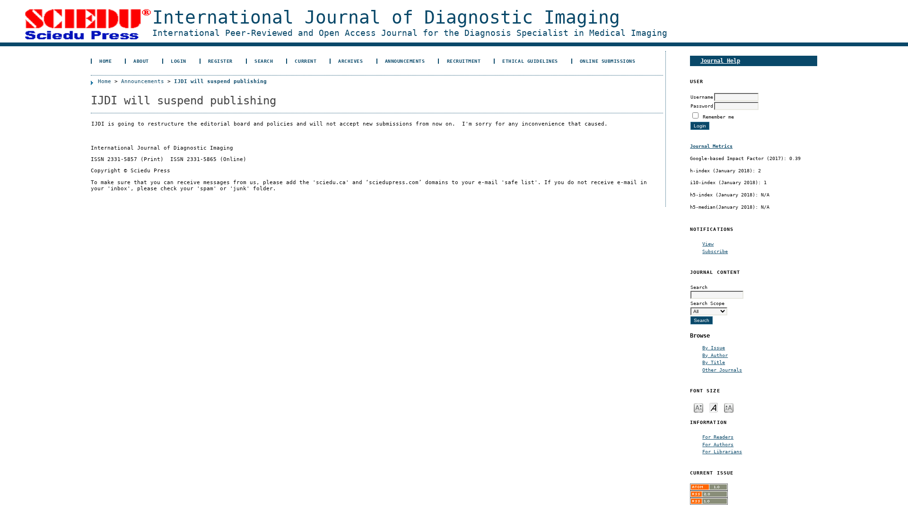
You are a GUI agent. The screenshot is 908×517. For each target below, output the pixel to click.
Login (178, 61)
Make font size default (713, 407)
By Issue (713, 347)
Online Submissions (607, 61)
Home (105, 61)
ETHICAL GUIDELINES (530, 61)
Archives (350, 61)
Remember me (718, 116)
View (708, 243)
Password (701, 106)
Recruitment (464, 61)
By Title (713, 362)
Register (220, 61)
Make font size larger (728, 407)
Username (701, 97)
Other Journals (722, 370)
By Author (715, 355)
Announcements (405, 61)
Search (263, 61)
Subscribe (715, 251)
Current (305, 61)
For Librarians (722, 451)
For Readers (717, 437)
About (141, 61)
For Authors (717, 444)
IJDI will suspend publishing (220, 81)
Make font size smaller (698, 407)
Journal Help (720, 60)
